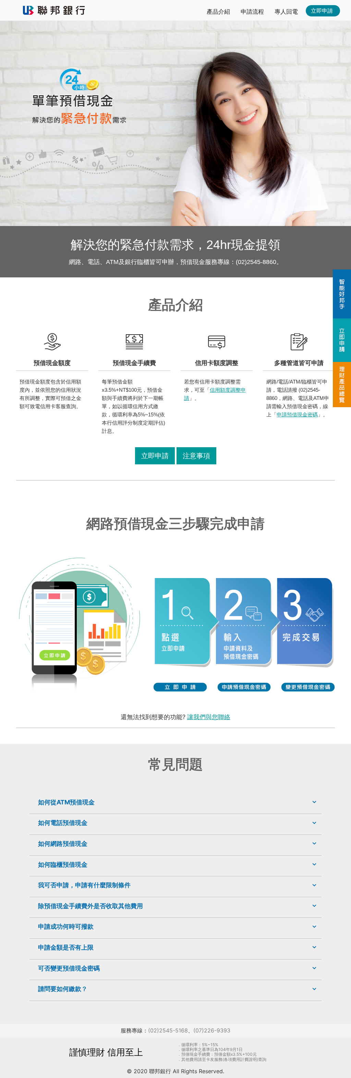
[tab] (175, 802)
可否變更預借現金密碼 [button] (69, 968)
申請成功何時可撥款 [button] (66, 926)
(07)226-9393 (211, 1030)
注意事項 (196, 456)
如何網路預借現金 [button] (62, 843)
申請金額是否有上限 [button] (66, 947)
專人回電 (286, 11)
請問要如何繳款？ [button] (62, 988)
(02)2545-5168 (168, 1030)
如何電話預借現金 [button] (62, 822)
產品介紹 (218, 11)
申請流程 (252, 11)
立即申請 (155, 456)
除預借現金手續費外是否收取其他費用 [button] (90, 906)
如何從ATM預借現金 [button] (66, 802)
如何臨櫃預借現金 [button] (62, 864)
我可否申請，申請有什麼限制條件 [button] (84, 885)
